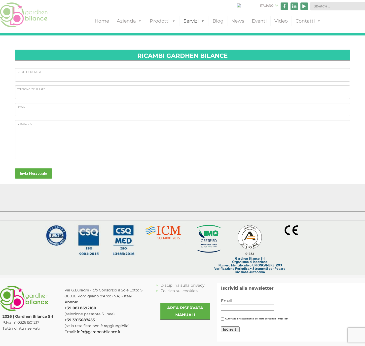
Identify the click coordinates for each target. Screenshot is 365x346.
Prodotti (160, 21)
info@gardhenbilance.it (98, 331)
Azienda (126, 21)
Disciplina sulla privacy (182, 285)
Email (21, 106)
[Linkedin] (294, 6)
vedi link (283, 318)
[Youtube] (304, 6)
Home (102, 21)
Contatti (305, 21)
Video (281, 21)
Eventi (259, 21)
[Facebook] (284, 6)
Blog (218, 21)
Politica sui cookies (179, 290)
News (237, 21)
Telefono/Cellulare (31, 89)
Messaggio (25, 124)
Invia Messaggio (33, 173)
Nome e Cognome (29, 72)
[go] (360, 6)
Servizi (191, 21)
